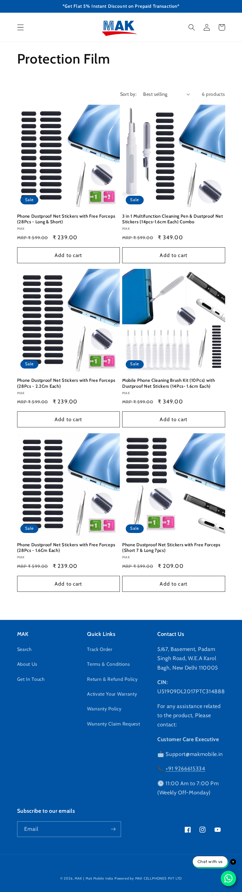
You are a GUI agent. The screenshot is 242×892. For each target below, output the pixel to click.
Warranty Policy (104, 709)
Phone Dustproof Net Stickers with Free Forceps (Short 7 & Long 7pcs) (171, 547)
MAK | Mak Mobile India (94, 878)
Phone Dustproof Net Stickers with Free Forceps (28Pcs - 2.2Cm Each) (66, 383)
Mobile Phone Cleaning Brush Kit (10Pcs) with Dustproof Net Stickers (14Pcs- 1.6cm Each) (168, 383)
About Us (27, 664)
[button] (20, 27)
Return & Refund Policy (112, 679)
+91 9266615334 (185, 768)
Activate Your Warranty (112, 694)
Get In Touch (31, 679)
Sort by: (128, 94)
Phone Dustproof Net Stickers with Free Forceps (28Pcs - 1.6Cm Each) (66, 547)
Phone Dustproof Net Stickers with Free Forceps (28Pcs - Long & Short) (66, 219)
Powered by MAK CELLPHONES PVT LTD (148, 878)
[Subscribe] (113, 829)
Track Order (99, 649)
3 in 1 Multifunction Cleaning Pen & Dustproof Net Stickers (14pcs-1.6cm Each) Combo (172, 219)
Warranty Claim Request (113, 724)
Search (24, 649)
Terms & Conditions (108, 664)
